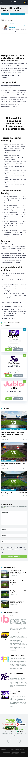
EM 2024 (13, 14)
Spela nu (9, 349)
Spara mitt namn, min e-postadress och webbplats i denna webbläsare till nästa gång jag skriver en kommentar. (13, 550)
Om (3, 20)
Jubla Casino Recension (16, 616)
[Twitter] (25, 26)
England (12, 429)
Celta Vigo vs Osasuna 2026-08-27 (14, 493)
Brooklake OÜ (24, 749)
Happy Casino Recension (17, 655)
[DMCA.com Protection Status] (11, 722)
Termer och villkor (6, 752)
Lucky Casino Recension (17, 633)
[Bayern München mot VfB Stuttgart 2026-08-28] (5, 607)
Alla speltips (5, 14)
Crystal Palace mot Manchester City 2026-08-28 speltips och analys (12, 434)
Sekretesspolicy (15, 752)
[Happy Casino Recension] (5, 662)
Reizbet (14, 2)
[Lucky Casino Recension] (5, 639)
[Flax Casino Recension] (14, 361)
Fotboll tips (20, 14)
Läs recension (18, 349)
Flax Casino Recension (16, 673)
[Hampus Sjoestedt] (5, 29)
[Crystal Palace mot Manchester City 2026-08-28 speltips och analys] (14, 420)
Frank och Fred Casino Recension (16, 692)
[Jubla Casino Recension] (14, 386)
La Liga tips (12, 460)
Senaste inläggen (9, 20)
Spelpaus (23, 752)
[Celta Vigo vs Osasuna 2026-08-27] (14, 481)
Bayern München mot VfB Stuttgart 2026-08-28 (17, 601)
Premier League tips (20, 429)
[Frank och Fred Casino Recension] (14, 335)
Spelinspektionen (14, 753)
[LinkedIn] (19, 741)
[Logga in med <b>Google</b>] (25, 2)
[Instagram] (14, 741)
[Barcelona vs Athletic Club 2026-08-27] (14, 451)
